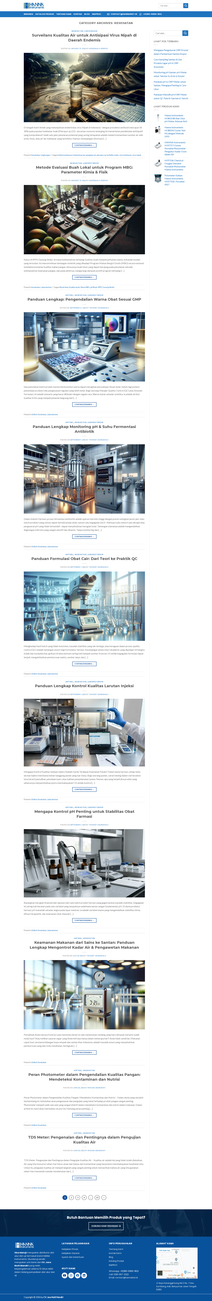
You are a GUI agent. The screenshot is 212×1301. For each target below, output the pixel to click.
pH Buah (93, 287)
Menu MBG (85, 287)
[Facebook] (77, 1275)
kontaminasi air (79, 155)
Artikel (69, 295)
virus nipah (136, 155)
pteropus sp (101, 155)
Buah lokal (64, 287)
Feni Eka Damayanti (97, 1088)
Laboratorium (91, 163)
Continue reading (84, 145)
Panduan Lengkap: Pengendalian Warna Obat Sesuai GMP (84, 299)
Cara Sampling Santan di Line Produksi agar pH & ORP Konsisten (168, 63)
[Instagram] (71, 1275)
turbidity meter (113, 155)
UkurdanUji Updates (98, 48)
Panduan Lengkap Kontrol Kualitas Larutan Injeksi (84, 686)
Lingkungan (90, 31)
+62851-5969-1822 (129, 1271)
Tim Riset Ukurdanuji (99, 308)
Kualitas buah (74, 287)
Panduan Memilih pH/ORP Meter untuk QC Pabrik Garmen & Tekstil (171, 96)
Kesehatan (77, 31)
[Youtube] (64, 1275)
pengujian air (91, 155)
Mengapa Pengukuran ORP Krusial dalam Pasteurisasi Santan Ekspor (171, 52)
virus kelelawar (125, 155)
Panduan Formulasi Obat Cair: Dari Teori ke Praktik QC (84, 558)
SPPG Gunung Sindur (106, 287)
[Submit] (185, 5)
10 (97, 1197)
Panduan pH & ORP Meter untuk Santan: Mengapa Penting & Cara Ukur (170, 85)
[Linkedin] (84, 1275)
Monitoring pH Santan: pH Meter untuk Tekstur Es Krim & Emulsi (170, 74)
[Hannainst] (34, 6)
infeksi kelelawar (65, 155)
